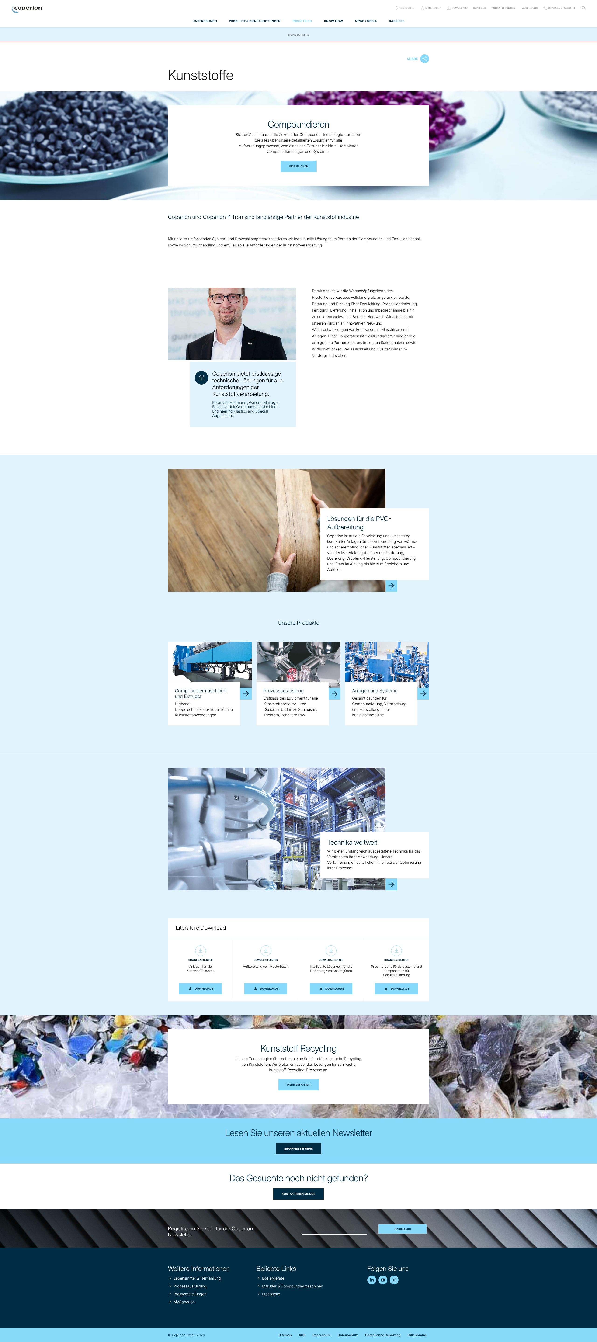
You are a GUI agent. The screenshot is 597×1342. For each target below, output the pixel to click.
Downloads (460, 8)
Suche (583, 8)
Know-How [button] (333, 21)
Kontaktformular (504, 8)
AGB (302, 1335)
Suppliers (479, 8)
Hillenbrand (417, 1335)
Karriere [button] (396, 21)
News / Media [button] (366, 21)
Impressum (321, 1335)
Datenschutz (348, 1335)
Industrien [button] (302, 21)
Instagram (394, 1280)
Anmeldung (402, 1229)
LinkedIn (371, 1280)
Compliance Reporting (383, 1335)
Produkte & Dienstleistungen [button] (255, 21)
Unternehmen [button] (205, 21)
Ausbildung (530, 8)
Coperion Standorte (562, 8)
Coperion (26, 9)
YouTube (382, 1280)
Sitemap (285, 1335)
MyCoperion (433, 8)
